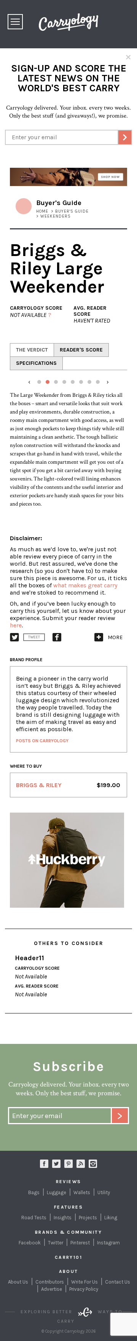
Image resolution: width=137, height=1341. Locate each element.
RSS (80, 1164)
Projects (88, 1217)
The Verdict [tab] (32, 350)
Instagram (93, 1164)
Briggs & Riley (39, 785)
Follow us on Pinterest (68, 1164)
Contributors (49, 1282)
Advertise (51, 1289)
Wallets (81, 1192)
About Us (18, 1282)
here (16, 625)
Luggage (56, 1192)
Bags (34, 1192)
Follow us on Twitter (56, 1164)
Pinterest (80, 1243)
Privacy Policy (83, 1289)
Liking (110, 1217)
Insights (63, 1217)
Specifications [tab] (36, 363)
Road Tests (33, 1217)
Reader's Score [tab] (81, 350)
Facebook (30, 1243)
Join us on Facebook (44, 1164)
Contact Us (117, 1282)
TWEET (34, 637)
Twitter (55, 1243)
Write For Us (84, 1282)
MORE (115, 637)
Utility (103, 1192)
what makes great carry (85, 585)
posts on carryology (42, 740)
